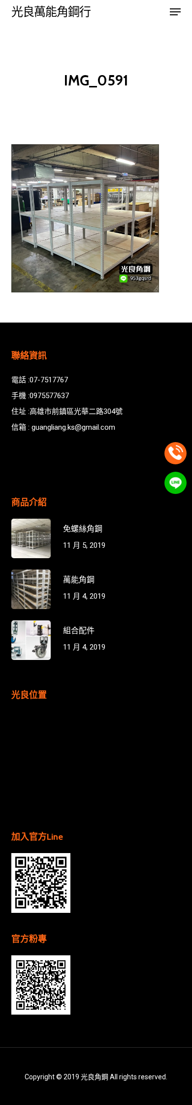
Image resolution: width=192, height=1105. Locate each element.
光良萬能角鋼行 (51, 12)
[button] (175, 12)
